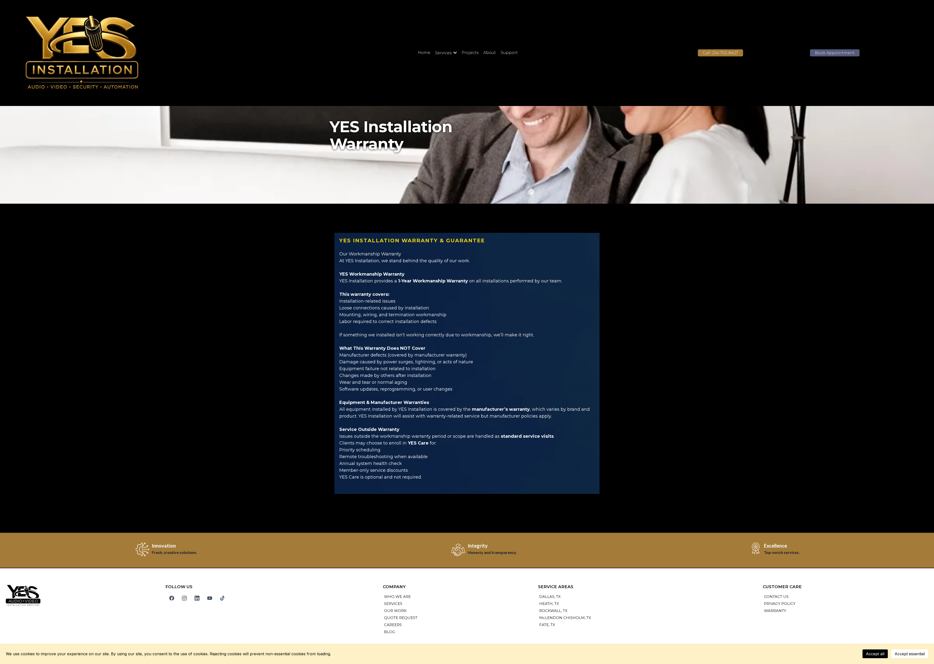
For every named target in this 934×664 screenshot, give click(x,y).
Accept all (875, 653)
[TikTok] (222, 598)
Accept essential (910, 653)
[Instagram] (184, 598)
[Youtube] (209, 598)
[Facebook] (171, 598)
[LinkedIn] (197, 598)
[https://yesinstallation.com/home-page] (156, 53)
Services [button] (443, 53)
